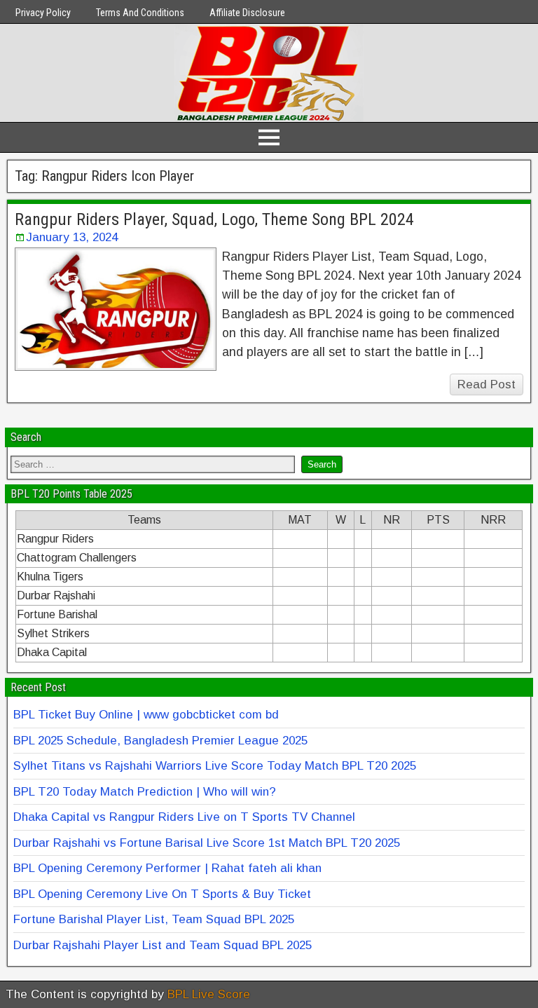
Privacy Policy (43, 12)
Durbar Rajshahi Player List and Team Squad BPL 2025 (162, 945)
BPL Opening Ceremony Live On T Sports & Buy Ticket (162, 894)
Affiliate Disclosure (247, 12)
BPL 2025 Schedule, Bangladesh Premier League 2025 (160, 740)
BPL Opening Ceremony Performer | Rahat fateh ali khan (167, 868)
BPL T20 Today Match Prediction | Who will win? (144, 791)
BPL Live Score (208, 994)
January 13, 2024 (72, 237)
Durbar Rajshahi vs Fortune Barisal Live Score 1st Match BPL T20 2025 (206, 843)
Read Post (486, 384)
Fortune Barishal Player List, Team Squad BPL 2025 (153, 919)
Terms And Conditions (140, 12)
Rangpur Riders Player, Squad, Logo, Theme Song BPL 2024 (214, 219)
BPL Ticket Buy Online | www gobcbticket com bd (146, 714)
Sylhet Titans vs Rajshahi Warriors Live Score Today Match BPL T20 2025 (214, 765)
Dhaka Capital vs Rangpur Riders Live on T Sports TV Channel (184, 817)
